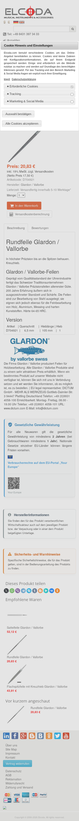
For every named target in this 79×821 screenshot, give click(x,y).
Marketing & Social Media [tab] (26, 101)
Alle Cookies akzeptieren (21, 123)
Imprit (7, 79)
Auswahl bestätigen (18, 114)
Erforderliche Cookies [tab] (24, 86)
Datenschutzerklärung (24, 79)
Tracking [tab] (15, 94)
